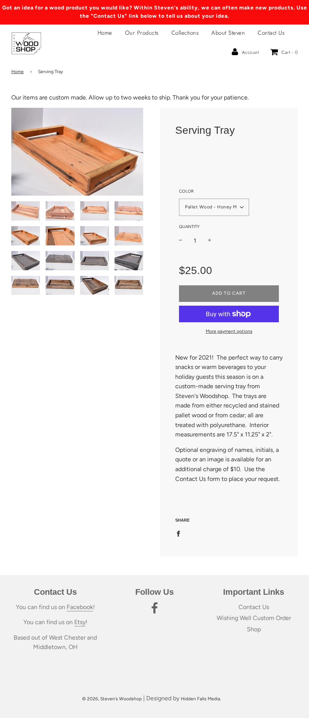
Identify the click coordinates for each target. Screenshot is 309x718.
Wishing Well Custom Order (254, 618)
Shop (254, 629)
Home (105, 33)
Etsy (80, 622)
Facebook (80, 607)
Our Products (142, 33)
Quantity (189, 226)
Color (186, 191)
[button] (214, 207)
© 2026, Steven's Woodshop (112, 698)
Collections (185, 33)
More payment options (229, 331)
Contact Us (271, 33)
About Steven (228, 33)
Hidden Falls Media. (201, 698)
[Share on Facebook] (180, 533)
